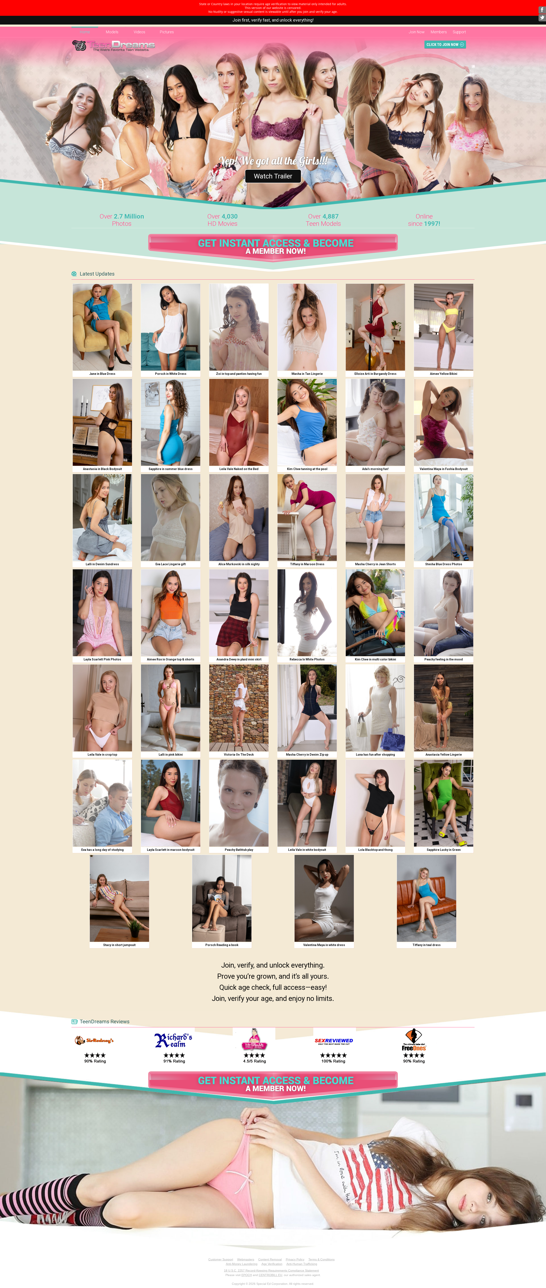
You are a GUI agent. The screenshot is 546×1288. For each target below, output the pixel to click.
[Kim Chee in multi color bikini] (375, 612)
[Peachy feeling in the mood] (443, 612)
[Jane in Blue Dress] (102, 327)
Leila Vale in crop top (102, 754)
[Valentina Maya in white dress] (324, 898)
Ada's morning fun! (375, 469)
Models (112, 32)
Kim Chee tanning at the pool (307, 469)
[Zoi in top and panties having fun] (239, 327)
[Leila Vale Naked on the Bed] (239, 422)
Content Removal (270, 1259)
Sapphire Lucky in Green (444, 849)
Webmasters (245, 1259)
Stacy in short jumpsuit (119, 945)
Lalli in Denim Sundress (102, 564)
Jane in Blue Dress (102, 373)
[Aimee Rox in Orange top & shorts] (170, 612)
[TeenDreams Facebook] (542, 10)
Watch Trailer (273, 176)
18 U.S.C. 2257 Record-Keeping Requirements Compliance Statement (271, 1270)
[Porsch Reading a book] (221, 898)
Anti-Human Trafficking (301, 1264)
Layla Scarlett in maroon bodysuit (171, 849)
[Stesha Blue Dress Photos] (443, 517)
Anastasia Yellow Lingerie (443, 754)
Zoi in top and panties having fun (239, 373)
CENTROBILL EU (270, 1275)
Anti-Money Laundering (241, 1264)
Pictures (167, 32)
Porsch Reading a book (221, 945)
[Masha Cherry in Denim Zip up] (307, 707)
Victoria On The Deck (239, 754)
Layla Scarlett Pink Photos (102, 659)
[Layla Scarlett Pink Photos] (102, 612)
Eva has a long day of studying (102, 849)
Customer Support (220, 1259)
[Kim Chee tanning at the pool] (307, 422)
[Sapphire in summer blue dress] (170, 422)
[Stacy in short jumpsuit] (119, 898)
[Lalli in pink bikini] (170, 707)
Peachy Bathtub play (239, 849)
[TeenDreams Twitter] (542, 17)
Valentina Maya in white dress (324, 945)
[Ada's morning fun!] (375, 422)
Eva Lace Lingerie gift (170, 564)
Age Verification (271, 1264)
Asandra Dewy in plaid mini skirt (238, 659)
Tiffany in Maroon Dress (307, 564)
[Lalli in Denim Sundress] (102, 517)
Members (439, 32)
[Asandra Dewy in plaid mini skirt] (239, 612)
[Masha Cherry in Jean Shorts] (375, 517)
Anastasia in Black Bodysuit (102, 469)
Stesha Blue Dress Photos (443, 564)
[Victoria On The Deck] (239, 707)
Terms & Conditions (321, 1259)
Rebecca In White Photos (307, 659)
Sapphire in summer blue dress (171, 469)
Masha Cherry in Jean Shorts (375, 564)
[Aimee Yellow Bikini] (443, 327)
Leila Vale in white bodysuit (307, 849)
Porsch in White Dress (170, 373)
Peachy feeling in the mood (443, 659)
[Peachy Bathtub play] (239, 803)
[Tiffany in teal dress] (426, 898)
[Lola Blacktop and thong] (375, 803)
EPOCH (246, 1275)
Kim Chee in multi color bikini (375, 659)
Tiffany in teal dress (426, 945)
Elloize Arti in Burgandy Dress (375, 373)
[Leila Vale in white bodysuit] (307, 803)
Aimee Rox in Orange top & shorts (170, 659)
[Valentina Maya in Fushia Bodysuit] (443, 422)
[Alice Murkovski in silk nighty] (239, 517)
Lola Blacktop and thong (375, 849)
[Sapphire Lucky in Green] (443, 803)
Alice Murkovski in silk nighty (239, 564)
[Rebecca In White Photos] (307, 612)
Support (459, 32)
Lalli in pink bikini (171, 754)
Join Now (417, 32)
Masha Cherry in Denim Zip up (307, 754)
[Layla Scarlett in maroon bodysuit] (170, 803)
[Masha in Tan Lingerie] (307, 327)
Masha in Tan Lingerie (307, 373)
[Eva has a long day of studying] (102, 803)
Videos (139, 32)
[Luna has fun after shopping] (375, 707)
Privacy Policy (295, 1259)
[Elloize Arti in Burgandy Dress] (375, 327)
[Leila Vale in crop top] (102, 707)
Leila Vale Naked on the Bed (238, 469)
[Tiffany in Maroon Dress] (307, 517)
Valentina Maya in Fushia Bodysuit (444, 469)
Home (85, 32)
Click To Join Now (442, 44)
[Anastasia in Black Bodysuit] (102, 422)
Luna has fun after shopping (375, 754)
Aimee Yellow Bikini (443, 373)
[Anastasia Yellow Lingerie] (443, 707)
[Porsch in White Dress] (170, 327)
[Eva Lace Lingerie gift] (170, 517)
